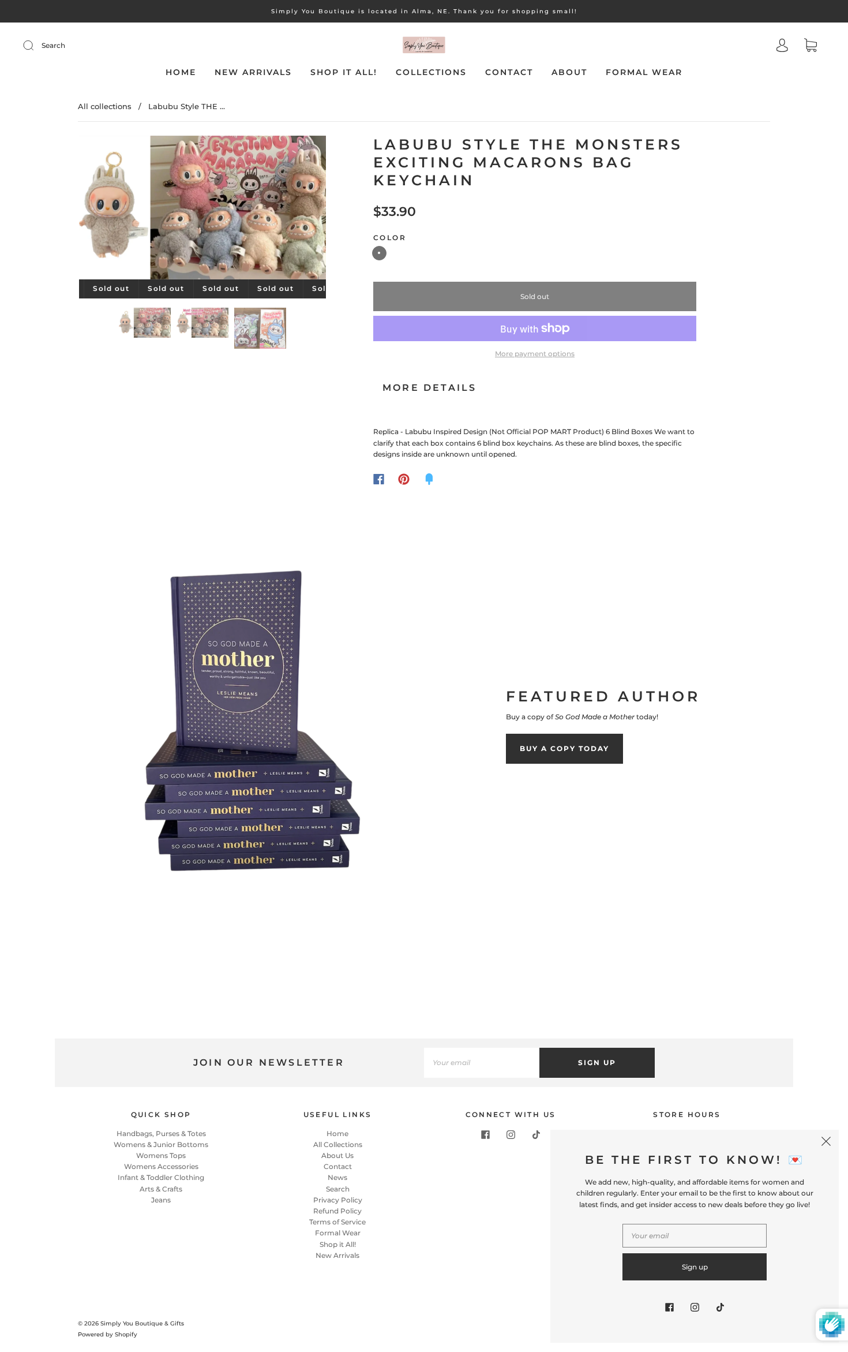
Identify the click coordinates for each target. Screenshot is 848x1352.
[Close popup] (826, 1142)
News (337, 1177)
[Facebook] (378, 479)
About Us (337, 1155)
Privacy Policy (337, 1200)
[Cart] (810, 46)
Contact (509, 72)
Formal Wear (644, 72)
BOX (379, 253)
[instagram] (510, 1135)
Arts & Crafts (161, 1189)
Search (53, 45)
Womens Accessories (161, 1166)
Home (181, 72)
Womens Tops (161, 1155)
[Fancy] (429, 479)
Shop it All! (343, 72)
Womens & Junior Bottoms (161, 1144)
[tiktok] (536, 1135)
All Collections (337, 1144)
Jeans (161, 1200)
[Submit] (35, 45)
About (569, 72)
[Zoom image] (203, 210)
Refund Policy (337, 1211)
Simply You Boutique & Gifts (142, 1323)
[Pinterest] (404, 479)
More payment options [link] (535, 353)
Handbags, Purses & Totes (161, 1133)
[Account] (782, 46)
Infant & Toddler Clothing (161, 1177)
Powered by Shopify (107, 1334)
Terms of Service (337, 1221)
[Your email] (481, 1062)
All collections (105, 106)
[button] (104, 210)
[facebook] (485, 1135)
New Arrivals (253, 72)
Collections (431, 72)
